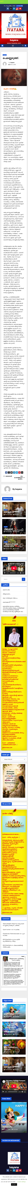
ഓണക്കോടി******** (11, 512)
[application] (14, 568)
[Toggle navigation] (13, 46)
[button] (22, 45)
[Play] (5, 573)
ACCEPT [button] (14, 1184)
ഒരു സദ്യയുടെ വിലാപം (10, 598)
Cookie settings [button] (21, 1181)
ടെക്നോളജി (6, 1029)
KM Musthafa (7, 939)
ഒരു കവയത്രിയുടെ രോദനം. (18, 477)
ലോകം (5, 1011)
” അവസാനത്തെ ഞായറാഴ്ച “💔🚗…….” (13, 545)
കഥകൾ (4, 54)
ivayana (12, 62)
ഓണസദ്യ (6, 590)
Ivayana (14, 40)
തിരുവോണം (6, 594)
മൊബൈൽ (8, 476)
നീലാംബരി (8, 529)
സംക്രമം (17, 929)
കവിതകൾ (6, 1045)
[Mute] (20, 573)
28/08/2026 (8, 1016)
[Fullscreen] (23, 573)
